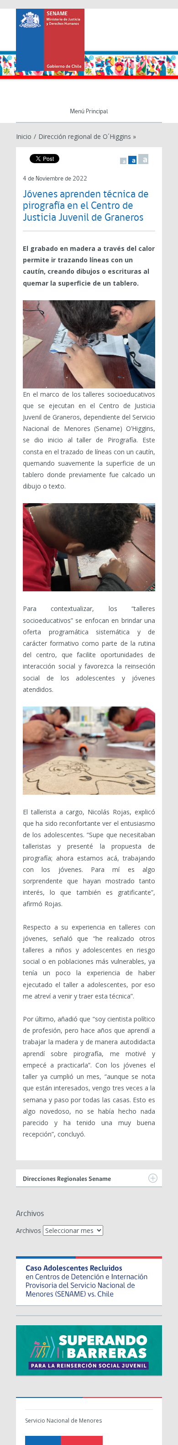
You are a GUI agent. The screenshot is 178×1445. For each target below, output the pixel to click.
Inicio (23, 136)
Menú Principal (89, 111)
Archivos (28, 1230)
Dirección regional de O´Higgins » (87, 136)
